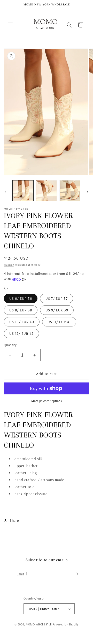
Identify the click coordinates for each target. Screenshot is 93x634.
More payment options (46, 401)
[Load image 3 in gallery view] (69, 190)
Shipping (9, 265)
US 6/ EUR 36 (20, 298)
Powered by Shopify (65, 624)
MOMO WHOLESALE (39, 624)
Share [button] (14, 520)
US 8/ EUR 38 (20, 310)
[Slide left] (5, 192)
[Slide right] (87, 192)
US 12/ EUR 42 (21, 333)
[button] (10, 25)
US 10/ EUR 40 (21, 321)
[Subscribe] (76, 574)
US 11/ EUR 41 (59, 321)
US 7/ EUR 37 (56, 298)
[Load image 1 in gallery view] (23, 190)
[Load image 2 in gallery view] (46, 190)
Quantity (10, 345)
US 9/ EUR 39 (56, 310)
